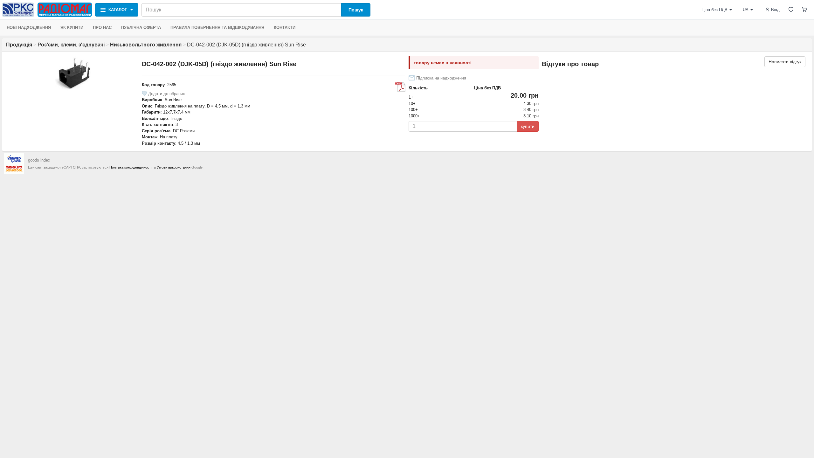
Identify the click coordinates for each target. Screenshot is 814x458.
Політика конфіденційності (130, 167)
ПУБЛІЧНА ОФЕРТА (141, 27)
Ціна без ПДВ (714, 9)
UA (745, 9)
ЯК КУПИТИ (71, 27)
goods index (39, 160)
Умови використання (173, 167)
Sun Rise (173, 99)
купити (528, 126)
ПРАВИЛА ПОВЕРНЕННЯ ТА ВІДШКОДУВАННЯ (217, 27)
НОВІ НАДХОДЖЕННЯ (29, 27)
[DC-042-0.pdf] (400, 87)
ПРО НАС (102, 27)
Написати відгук (785, 61)
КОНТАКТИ (284, 27)
